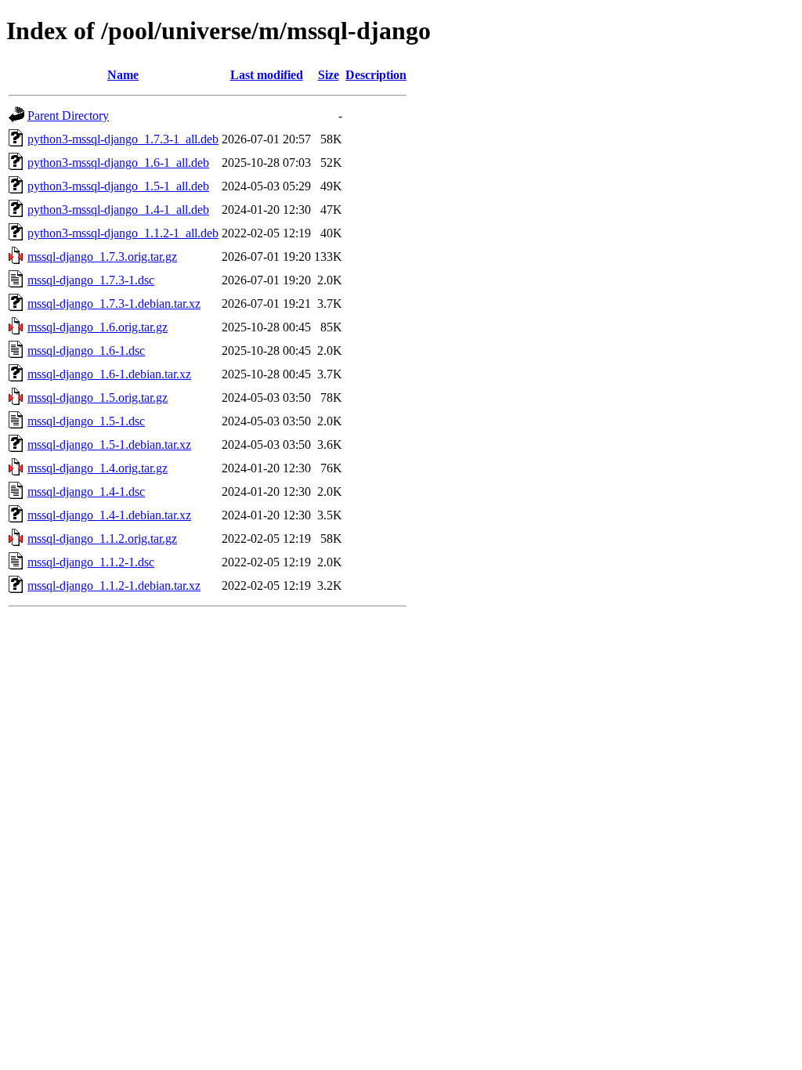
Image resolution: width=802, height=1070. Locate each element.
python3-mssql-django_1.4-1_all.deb (118, 209)
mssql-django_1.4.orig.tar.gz (97, 468)
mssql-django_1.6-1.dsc (86, 350)
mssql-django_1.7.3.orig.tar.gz (102, 256)
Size (328, 74)
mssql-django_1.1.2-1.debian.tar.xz (113, 585)
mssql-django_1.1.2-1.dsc (90, 562)
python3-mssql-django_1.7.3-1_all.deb (123, 139)
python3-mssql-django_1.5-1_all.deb (118, 186)
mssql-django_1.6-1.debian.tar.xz (109, 374)
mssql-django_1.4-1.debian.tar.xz (109, 515)
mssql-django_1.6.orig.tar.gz (97, 327)
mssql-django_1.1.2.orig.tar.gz (102, 538)
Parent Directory (68, 115)
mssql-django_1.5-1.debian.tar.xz (109, 444)
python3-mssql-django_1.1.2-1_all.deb (123, 233)
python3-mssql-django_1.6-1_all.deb (118, 162)
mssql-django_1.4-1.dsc (86, 491)
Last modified (266, 74)
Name (123, 74)
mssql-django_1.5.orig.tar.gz (97, 397)
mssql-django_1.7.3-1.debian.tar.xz (113, 303)
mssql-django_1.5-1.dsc (86, 421)
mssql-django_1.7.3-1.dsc (90, 280)
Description (375, 74)
